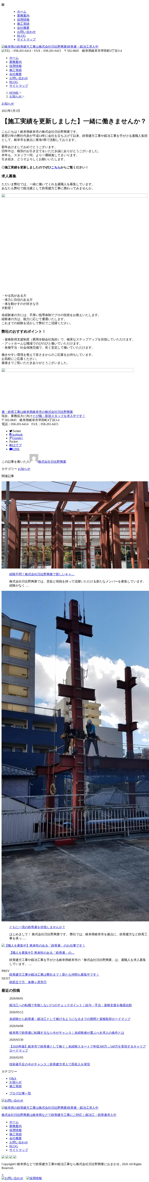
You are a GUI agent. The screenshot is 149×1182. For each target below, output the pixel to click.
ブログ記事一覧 (20, 1093)
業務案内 (23, 15)
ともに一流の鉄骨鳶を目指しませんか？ (37, 927)
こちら (56, 167)
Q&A (12, 1078)
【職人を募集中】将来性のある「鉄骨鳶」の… (41, 952)
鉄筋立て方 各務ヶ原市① (28, 982)
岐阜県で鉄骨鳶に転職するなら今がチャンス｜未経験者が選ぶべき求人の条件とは (66, 1032)
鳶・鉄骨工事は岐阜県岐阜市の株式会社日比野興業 (37, 412)
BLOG (21, 35)
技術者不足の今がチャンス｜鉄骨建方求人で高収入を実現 (49, 1064)
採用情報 (23, 19)
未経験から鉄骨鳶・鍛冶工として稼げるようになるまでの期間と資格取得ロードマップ (69, 1019)
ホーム (21, 11)
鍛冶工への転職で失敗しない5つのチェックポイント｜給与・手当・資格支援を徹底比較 (70, 1005)
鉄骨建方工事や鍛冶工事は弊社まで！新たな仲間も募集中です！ (54, 974)
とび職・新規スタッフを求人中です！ (59, 416)
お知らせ (24, 468)
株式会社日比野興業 (52, 461)
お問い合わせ (26, 32)
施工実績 (23, 23)
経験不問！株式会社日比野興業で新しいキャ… (41, 574)
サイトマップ (26, 39)
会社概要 (23, 27)
